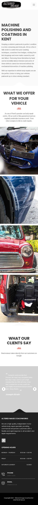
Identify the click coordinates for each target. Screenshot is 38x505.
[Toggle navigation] (33, 5)
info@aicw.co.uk (12, 484)
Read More (19, 154)
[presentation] (3, 389)
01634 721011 (11, 475)
